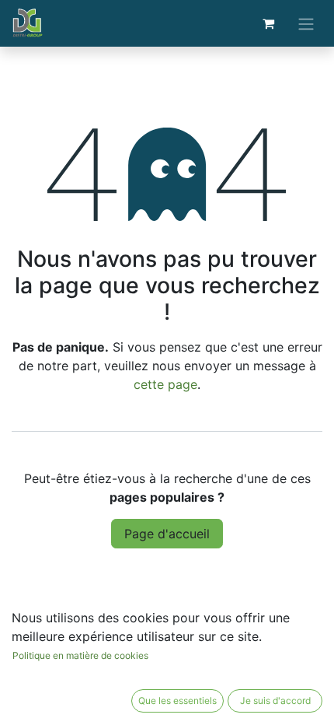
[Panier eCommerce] (268, 23)
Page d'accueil (167, 533)
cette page (165, 384)
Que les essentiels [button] (177, 700)
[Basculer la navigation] (306, 23)
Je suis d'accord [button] (275, 700)
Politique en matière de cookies (80, 655)
